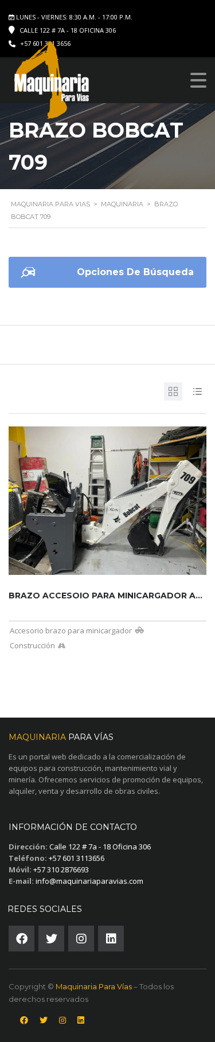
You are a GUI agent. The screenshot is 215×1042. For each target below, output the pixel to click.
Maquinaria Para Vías (94, 986)
